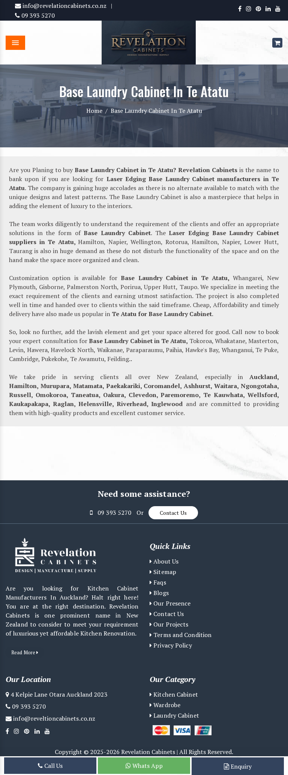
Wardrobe (166, 705)
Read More (23, 652)
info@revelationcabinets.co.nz (63, 5)
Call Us (53, 766)
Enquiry (240, 766)
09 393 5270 (37, 15)
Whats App (147, 766)
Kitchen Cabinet (175, 694)
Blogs (160, 593)
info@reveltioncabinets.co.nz (53, 718)
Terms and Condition (182, 635)
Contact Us (173, 512)
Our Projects (170, 624)
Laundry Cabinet (175, 715)
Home (94, 110)
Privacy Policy (172, 645)
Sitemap (164, 572)
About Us (165, 561)
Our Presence (171, 603)
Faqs (159, 582)
